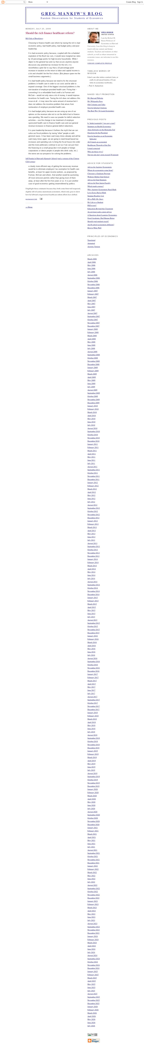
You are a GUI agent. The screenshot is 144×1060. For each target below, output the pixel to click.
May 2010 (91, 418)
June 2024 (91, 949)
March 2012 (92, 489)
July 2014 (91, 578)
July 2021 (91, 847)
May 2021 (91, 840)
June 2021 (91, 843)
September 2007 (93, 316)
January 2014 (92, 559)
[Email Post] (40, 199)
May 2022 (91, 875)
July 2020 (91, 808)
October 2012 (92, 511)
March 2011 (92, 450)
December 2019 (93, 786)
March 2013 (92, 527)
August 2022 (92, 885)
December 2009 (93, 402)
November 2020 (93, 821)
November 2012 (93, 514)
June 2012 (91, 498)
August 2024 (92, 955)
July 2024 (91, 952)
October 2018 (92, 741)
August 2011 (92, 466)
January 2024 (92, 936)
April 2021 (91, 837)
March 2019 (92, 757)
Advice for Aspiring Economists (99, 167)
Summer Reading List (95, 196)
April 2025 (91, 981)
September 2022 (93, 888)
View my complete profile (99, 63)
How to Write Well (94, 228)
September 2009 (93, 393)
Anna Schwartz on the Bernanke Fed (101, 129)
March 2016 (92, 642)
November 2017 (93, 706)
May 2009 (91, 380)
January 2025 (92, 971)
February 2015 (93, 600)
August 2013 (92, 543)
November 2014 (93, 591)
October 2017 (92, 703)
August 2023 (92, 923)
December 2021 (93, 863)
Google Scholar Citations (97, 107)
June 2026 (91, 1022)
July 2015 (91, 616)
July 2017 (91, 693)
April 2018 (91, 722)
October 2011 (92, 473)
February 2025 (93, 974)
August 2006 (92, 275)
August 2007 (92, 313)
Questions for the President (97, 132)
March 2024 (92, 942)
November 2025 (93, 1000)
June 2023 (91, 917)
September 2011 (93, 469)
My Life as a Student (95, 202)
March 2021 (92, 834)
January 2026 (92, 1006)
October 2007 (92, 319)
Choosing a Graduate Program (98, 173)
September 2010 (93, 431)
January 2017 (92, 674)
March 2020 (92, 795)
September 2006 (93, 278)
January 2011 (92, 444)
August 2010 (92, 428)
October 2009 (92, 396)
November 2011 (93, 476)
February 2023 (93, 904)
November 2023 (93, 930)
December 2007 (93, 326)
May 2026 (91, 1019)
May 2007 (91, 303)
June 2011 (91, 460)
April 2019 (91, 760)
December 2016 (93, 671)
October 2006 (92, 281)
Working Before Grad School (98, 176)
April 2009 (91, 377)
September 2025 (93, 997)
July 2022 (91, 882)
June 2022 (91, 878)
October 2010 (92, 434)
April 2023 (91, 910)
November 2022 (93, 894)
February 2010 (93, 409)
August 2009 (92, 390)
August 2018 (92, 735)
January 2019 (92, 751)
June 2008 (91, 345)
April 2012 (91, 492)
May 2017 (91, 687)
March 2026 (92, 1013)
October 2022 (92, 891)
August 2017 (92, 696)
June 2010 (91, 422)
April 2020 (91, 799)
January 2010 (92, 406)
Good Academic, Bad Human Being (101, 218)
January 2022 (92, 866)
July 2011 (91, 463)
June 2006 (91, 268)
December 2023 (93, 933)
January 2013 (92, 521)
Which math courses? (95, 186)
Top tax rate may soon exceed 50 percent (102, 154)
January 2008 (92, 329)
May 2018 (91, 725)
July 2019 (91, 770)
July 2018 (91, 731)
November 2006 (93, 284)
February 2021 (93, 831)
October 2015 (92, 626)
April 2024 (91, 946)
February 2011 (93, 447)
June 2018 (91, 728)
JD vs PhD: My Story (95, 199)
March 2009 (92, 374)
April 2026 (91, 1016)
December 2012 (93, 517)
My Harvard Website (95, 98)
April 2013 (91, 530)
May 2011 (91, 457)
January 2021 (92, 827)
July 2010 (91, 425)
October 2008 (92, 358)
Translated (91, 240)
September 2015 (93, 623)
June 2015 (91, 613)
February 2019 (93, 754)
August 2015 (92, 620)
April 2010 (91, 415)
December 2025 (93, 1003)
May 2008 (91, 342)
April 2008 (91, 339)
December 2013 (93, 556)
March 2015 (92, 604)
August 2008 (92, 351)
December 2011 (93, 479)
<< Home (29, 207)
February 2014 (93, 562)
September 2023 (93, 926)
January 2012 (92, 482)
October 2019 (92, 779)
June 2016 (91, 652)
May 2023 (91, 914)
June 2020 (91, 805)
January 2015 (92, 597)
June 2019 (91, 767)
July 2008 (91, 348)
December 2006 (93, 287)
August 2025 (92, 993)
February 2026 (93, 1009)
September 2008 (93, 354)
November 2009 (93, 399)
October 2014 (92, 588)
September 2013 (93, 546)
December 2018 (93, 748)
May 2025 (91, 984)
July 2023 (91, 920)
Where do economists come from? (100, 170)
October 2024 (92, 962)
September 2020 (93, 815)
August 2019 (92, 773)
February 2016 (93, 639)
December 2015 (93, 632)
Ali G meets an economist (97, 142)
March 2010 (92, 412)
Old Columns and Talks (96, 104)
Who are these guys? (95, 151)
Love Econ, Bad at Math (96, 192)
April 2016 (91, 645)
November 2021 (93, 859)
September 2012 (93, 508)
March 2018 (92, 719)
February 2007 (93, 294)
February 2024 (93, 939)
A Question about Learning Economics (102, 215)
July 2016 (91, 655)
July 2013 (91, 540)
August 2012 (92, 505)
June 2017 (91, 690)
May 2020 (91, 802)
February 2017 (93, 677)
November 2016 (93, 668)
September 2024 (93, 958)
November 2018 (93, 744)
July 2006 (91, 271)
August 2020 (92, 811)
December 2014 (93, 594)
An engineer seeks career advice (99, 212)
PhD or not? (91, 205)
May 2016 (91, 648)
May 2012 (91, 495)
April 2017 (91, 684)
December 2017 (93, 709)
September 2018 (93, 738)
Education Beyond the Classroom (100, 208)
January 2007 (92, 290)
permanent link (31, 199)
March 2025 (92, 978)
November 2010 (93, 438)
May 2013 (91, 533)
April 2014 (91, 569)
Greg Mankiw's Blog (72, 13)
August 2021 (92, 850)
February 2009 (93, 370)
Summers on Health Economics (99, 126)
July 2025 (91, 990)
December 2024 (93, 968)
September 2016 (93, 661)
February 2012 (93, 485)
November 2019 (93, 783)
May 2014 (91, 572)
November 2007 (93, 322)
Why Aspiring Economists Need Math (101, 189)
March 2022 (92, 872)
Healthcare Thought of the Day (99, 145)
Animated (91, 243)
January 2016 (92, 636)
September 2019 (93, 776)
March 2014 (92, 565)
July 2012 (91, 501)
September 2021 (93, 853)
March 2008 (92, 335)
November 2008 (93, 361)
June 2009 (91, 383)
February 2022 (93, 869)
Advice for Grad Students (96, 180)
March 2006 (92, 259)
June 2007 (91, 306)
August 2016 (92, 658)
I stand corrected (93, 148)
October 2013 (92, 549)
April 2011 (91, 454)
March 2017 (92, 680)
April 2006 (91, 262)
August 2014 (92, 581)
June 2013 (91, 537)
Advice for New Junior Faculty (99, 183)
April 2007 (91, 300)
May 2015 (91, 610)
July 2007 (91, 310)
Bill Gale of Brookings (34, 38)
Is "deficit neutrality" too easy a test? (101, 123)
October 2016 (92, 664)
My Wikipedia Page (95, 101)
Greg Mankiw (107, 32)
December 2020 (93, 824)
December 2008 (93, 364)
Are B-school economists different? (100, 224)
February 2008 (93, 332)
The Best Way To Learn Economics (100, 111)
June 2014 (91, 575)
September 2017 (93, 699)
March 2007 (92, 297)
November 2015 (93, 629)
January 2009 (92, 367)
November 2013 (93, 553)
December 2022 (93, 898)
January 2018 (92, 712)
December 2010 (93, 441)
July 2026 (91, 1025)
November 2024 (93, 965)
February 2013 (93, 524)
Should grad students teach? (98, 221)
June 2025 (91, 987)
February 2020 (93, 792)
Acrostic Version (93, 246)
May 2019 (91, 763)
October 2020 (92, 818)
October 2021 (92, 856)
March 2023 (92, 907)
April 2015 (91, 607)
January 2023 (92, 901)
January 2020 (92, 789)
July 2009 (91, 386)
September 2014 (93, 584)
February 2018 (93, 715)
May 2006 (91, 265)
